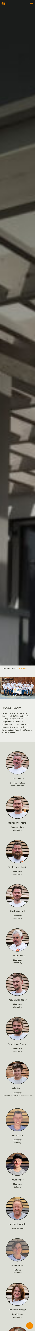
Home (4, 668)
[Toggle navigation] (32, 3)
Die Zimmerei (12, 668)
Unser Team (23, 668)
